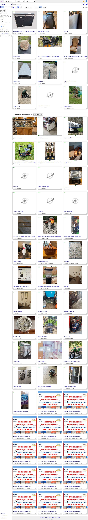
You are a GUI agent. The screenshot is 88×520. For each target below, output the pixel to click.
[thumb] (16, 7)
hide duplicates (4, 13)
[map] (20, 7)
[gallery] (18, 7)
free (2, 21)
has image (3, 10)
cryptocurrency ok (5, 31)
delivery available (4, 29)
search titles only (4, 8)
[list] (13, 7)
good (3, 26)
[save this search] (86, 4)
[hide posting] (35, 33)
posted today (4, 11)
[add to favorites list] (13, 33)
